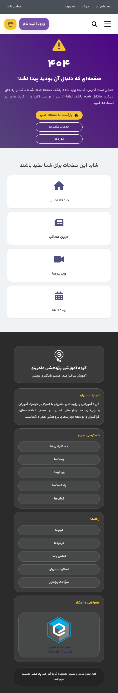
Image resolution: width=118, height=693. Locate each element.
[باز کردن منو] (108, 24)
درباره (85, 6)
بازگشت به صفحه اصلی (56, 115)
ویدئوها (59, 472)
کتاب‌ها (59, 498)
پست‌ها (59, 459)
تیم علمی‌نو (103, 6)
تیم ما (59, 530)
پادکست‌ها (59, 485)
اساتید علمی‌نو (59, 569)
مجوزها (70, 6)
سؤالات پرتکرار (59, 582)
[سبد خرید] (10, 24)
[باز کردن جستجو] (94, 24)
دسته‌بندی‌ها (59, 446)
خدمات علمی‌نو (59, 126)
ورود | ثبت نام (34, 24)
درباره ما (59, 543)
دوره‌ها (59, 139)
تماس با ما (14, 6)
